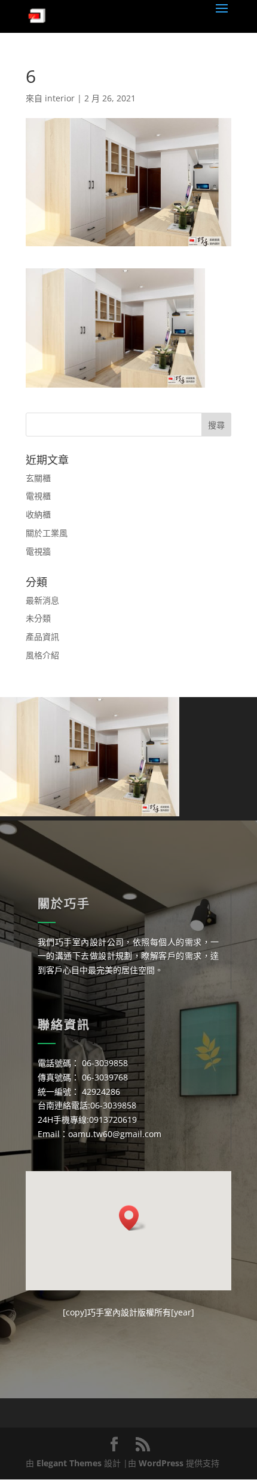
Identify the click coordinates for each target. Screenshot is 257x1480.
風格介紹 (42, 655)
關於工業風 (47, 532)
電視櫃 (38, 495)
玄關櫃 (38, 478)
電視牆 (38, 551)
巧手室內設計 (112, 1312)
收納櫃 (38, 514)
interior (60, 98)
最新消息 (42, 600)
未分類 (38, 618)
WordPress (161, 1463)
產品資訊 (42, 636)
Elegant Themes (69, 1463)
